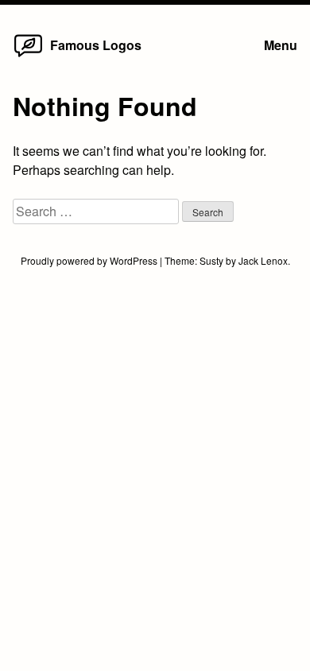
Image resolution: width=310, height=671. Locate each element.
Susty (211, 260)
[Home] (28, 56)
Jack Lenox (263, 260)
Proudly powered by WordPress (90, 260)
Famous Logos (95, 45)
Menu (280, 45)
